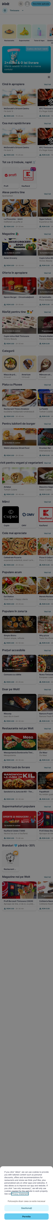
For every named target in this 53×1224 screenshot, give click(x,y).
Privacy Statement (20, 1194)
